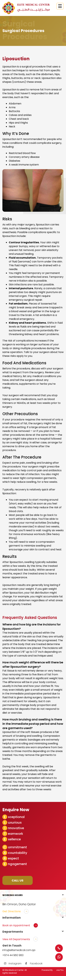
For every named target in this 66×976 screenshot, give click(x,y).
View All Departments (16, 939)
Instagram (14, 963)
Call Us (17, 880)
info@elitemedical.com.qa (18, 950)
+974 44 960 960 (13, 955)
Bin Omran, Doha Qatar (19, 904)
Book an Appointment (16, 925)
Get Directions (11, 911)
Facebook (35, 963)
